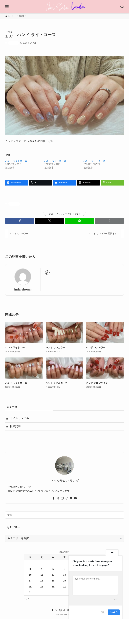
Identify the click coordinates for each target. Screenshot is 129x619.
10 (30, 574)
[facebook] (53, 498)
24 (30, 586)
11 (41, 574)
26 (53, 586)
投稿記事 (13, 43)
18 (41, 580)
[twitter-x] (58, 498)
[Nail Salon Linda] (64, 6)
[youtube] (75, 498)
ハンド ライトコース (16, 161)
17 (30, 580)
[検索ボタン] (122, 6)
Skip (103, 612)
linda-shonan (22, 289)
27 (64, 586)
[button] (19, 221)
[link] (47, 272)
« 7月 (27, 598)
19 (53, 580)
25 (41, 586)
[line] (71, 498)
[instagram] (62, 498)
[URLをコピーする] (109, 221)
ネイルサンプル (19, 418)
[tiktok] (66, 498)
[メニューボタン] (6, 6)
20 (64, 580)
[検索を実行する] (120, 515)
